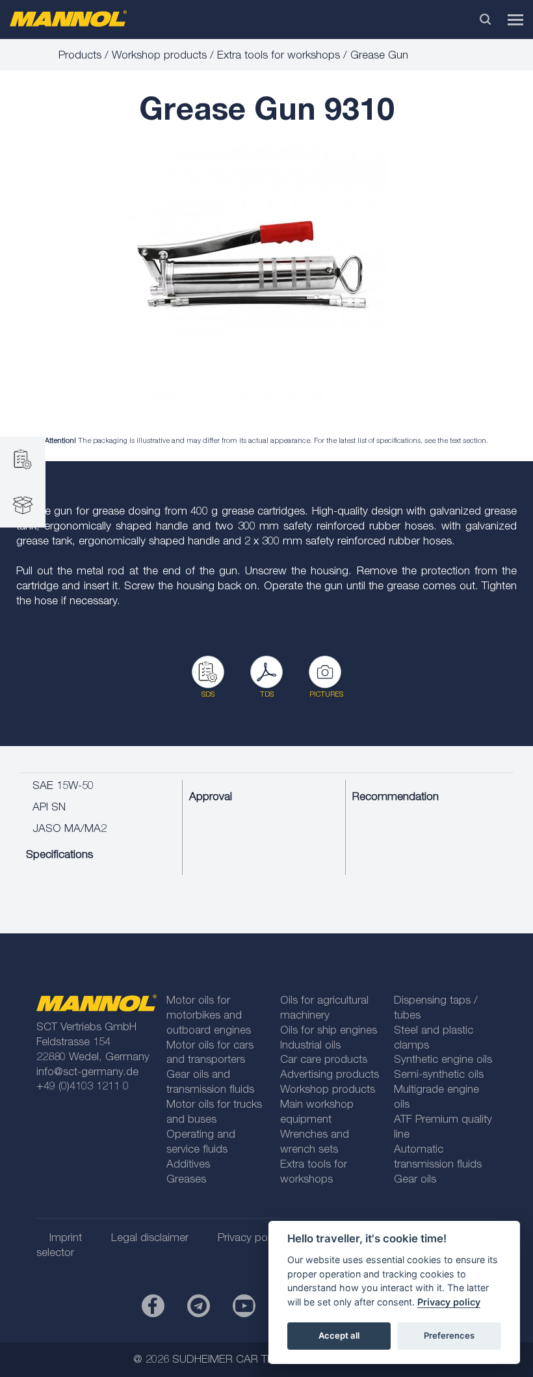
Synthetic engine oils (443, 1060)
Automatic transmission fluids (438, 1158)
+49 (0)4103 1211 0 (82, 1087)
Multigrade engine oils (436, 1098)
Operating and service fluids (200, 1143)
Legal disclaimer (149, 1238)
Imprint (65, 1238)
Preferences (449, 1335)
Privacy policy (448, 1301)
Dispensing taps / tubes (436, 1009)
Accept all (338, 1335)
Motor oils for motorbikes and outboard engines (208, 1016)
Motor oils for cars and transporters (210, 1054)
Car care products (323, 1060)
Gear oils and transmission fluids (210, 1083)
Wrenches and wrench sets (314, 1143)
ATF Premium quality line (443, 1128)
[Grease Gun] (257, 271)
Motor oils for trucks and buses (214, 1113)
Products (79, 56)
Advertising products (329, 1075)
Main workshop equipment (317, 1113)
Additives (188, 1165)
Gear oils (415, 1180)
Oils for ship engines (328, 1031)
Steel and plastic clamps (433, 1039)
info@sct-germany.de (87, 1072)
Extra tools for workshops (278, 56)
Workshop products (159, 56)
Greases (186, 1180)
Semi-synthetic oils (439, 1075)
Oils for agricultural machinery (324, 1009)
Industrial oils (310, 1046)
